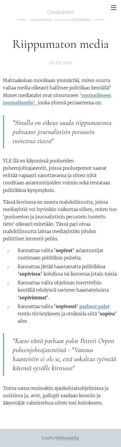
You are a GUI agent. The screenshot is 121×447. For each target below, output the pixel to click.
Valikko (114, 7)
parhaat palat (94, 306)
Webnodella (67, 438)
